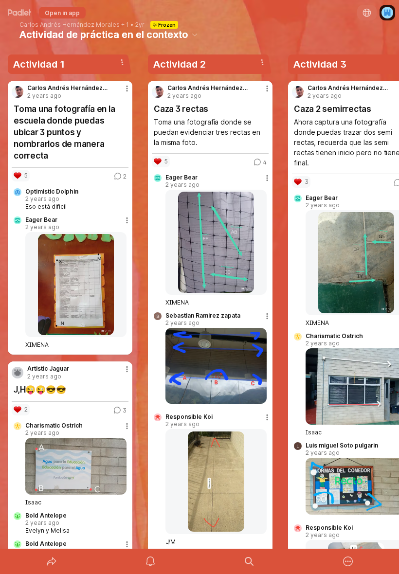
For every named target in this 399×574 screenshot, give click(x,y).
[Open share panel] (51, 561)
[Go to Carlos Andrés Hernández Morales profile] (17, 92)
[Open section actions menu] (122, 62)
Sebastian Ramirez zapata (202, 315)
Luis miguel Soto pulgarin (342, 445)
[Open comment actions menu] (127, 224)
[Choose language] (367, 12)
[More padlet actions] (348, 561)
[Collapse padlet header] (195, 34)
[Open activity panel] (150, 561)
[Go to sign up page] (387, 12)
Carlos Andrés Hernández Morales (69, 24)
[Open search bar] (249, 561)
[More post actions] (120, 92)
